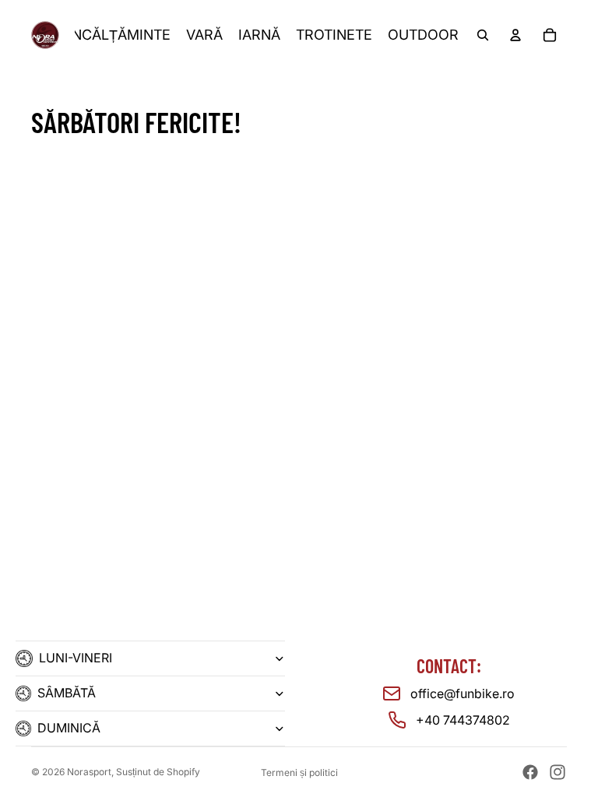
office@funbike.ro (462, 693)
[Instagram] (557, 772)
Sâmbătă (66, 692)
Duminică (68, 728)
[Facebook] (530, 772)
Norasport (89, 772)
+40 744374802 (463, 720)
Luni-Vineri (75, 657)
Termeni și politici (299, 772)
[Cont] (515, 35)
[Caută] (483, 35)
